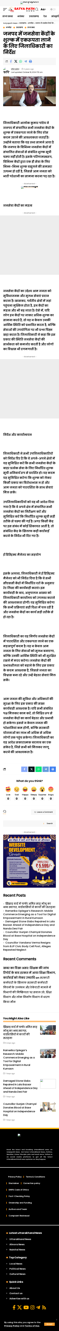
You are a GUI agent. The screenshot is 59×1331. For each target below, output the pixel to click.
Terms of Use (32, 1326)
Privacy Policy (12, 1326)
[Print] (30, 61)
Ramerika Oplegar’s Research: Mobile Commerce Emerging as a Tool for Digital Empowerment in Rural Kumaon (29, 914)
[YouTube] (26, 1307)
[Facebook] (14, 1307)
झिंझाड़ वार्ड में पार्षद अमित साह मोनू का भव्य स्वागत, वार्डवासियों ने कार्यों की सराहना (29, 905)
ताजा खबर (31, 27)
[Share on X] (16, 61)
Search (50, 823)
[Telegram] (38, 1307)
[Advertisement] (29, 245)
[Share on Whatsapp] (20, 61)
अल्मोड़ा (8, 27)
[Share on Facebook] (11, 61)
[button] (49, 1324)
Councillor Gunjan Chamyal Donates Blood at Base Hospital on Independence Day (29, 935)
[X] (19, 1307)
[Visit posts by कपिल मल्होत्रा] (6, 70)
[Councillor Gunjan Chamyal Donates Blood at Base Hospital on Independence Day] (48, 1107)
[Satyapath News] (21, 9)
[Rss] (44, 1307)
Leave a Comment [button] (45, 812)
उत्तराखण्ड (19, 27)
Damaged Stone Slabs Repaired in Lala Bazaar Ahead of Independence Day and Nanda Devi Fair (29, 925)
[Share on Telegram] (25, 61)
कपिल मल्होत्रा (15, 69)
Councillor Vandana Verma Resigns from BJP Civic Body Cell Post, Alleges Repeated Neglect (27, 946)
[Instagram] (32, 1307)
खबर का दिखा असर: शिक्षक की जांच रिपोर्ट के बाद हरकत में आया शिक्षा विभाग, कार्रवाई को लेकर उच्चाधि (29, 973)
